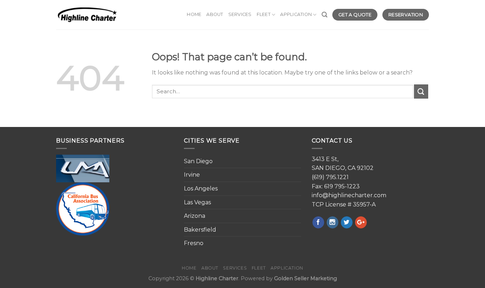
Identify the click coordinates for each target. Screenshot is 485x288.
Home (194, 14)
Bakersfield (200, 229)
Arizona (194, 215)
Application (296, 14)
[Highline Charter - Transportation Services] (87, 15)
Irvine (192, 174)
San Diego (198, 161)
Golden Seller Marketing (305, 278)
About (214, 14)
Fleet (264, 14)
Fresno (193, 243)
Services (240, 14)
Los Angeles (201, 188)
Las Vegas (197, 202)
